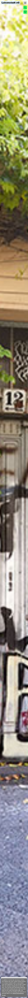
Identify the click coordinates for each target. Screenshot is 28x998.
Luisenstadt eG (11, 2)
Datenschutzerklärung (18, 993)
